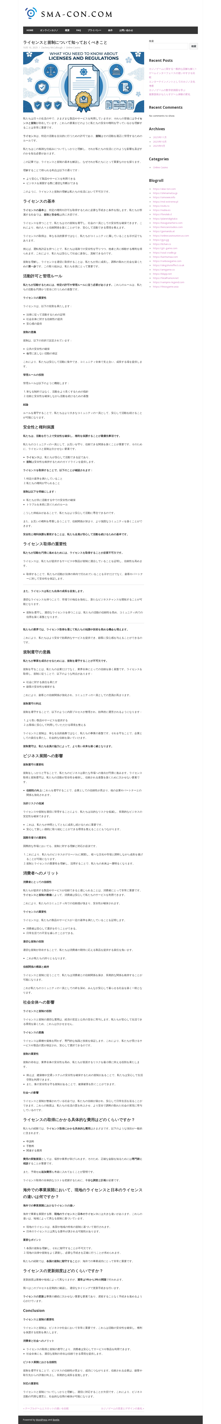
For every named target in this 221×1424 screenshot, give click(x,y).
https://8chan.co (162, 244)
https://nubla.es (162, 210)
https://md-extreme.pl (165, 201)
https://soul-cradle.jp (164, 252)
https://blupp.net (162, 273)
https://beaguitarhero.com (167, 222)
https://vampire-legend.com (168, 282)
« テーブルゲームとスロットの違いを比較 (46, 1408)
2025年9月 (159, 145)
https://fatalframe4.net (166, 278)
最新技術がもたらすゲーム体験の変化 (169, 94)
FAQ (78, 30)
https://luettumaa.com (165, 256)
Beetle (56, 1419)
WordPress (41, 1419)
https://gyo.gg (161, 239)
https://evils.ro (161, 205)
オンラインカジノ (49, 30)
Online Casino (73, 47)
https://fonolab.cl (162, 214)
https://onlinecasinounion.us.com (171, 235)
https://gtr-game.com (165, 248)
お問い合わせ (126, 30)
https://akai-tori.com (164, 188)
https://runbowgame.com (167, 261)
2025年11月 (160, 137)
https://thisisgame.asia (165, 286)
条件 (110, 30)
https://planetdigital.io (165, 218)
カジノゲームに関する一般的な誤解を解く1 (173, 68)
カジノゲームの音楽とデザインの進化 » (122, 1408)
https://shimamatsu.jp (165, 193)
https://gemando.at (164, 231)
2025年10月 (160, 141)
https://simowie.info (164, 197)
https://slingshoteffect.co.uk (168, 265)
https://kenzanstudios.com (168, 227)
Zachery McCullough (52, 47)
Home (30, 30)
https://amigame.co (164, 269)
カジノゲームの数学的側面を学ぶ (167, 90)
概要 (67, 30)
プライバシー (94, 30)
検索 (151, 41)
